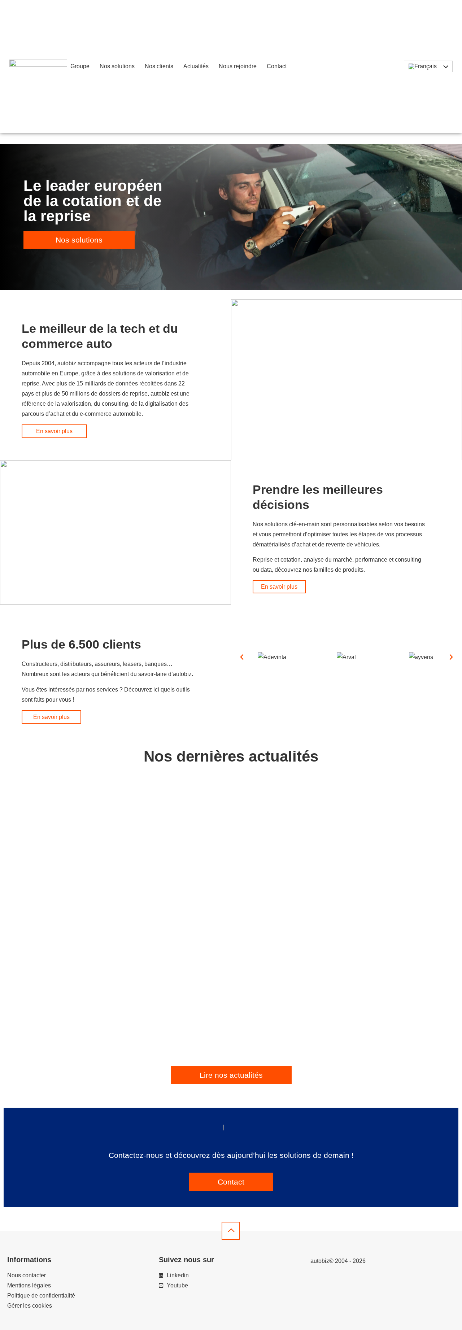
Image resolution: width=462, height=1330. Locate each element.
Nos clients (159, 66)
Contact (277, 66)
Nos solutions (117, 66)
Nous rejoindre (238, 66)
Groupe (80, 66)
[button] (241, 657)
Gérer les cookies (29, 1306)
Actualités (196, 66)
